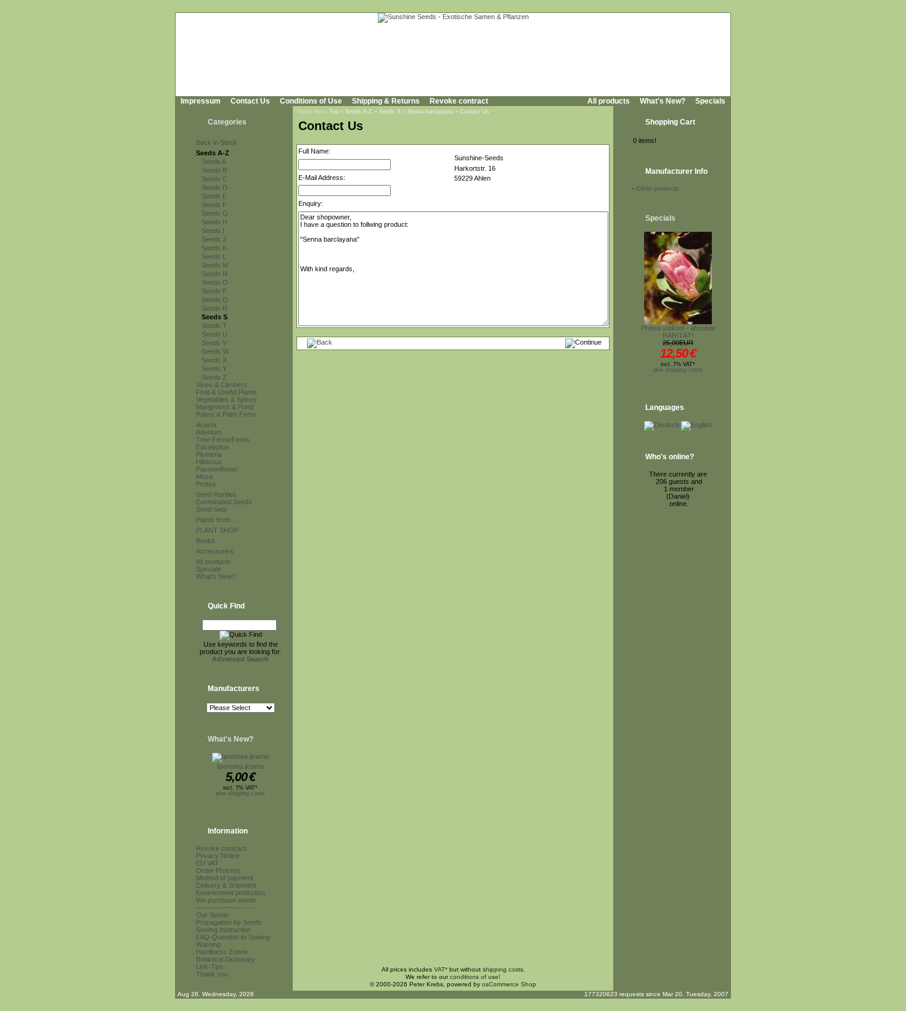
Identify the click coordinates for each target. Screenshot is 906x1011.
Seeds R (214, 308)
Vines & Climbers (221, 384)
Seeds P (214, 291)
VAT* (440, 969)
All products (608, 101)
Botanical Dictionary (225, 959)
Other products (657, 188)
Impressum (201, 101)
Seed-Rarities (216, 494)
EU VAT (207, 863)
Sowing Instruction (223, 929)
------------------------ (225, 907)
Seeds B (214, 170)
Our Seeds (212, 915)
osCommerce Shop (509, 984)
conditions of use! (475, 976)
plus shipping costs (240, 793)
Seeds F (214, 204)
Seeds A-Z (212, 153)
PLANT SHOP (217, 530)
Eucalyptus (212, 447)
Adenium (209, 432)
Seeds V (214, 342)
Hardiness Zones (222, 952)
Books (205, 540)
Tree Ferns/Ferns (223, 439)
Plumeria (209, 454)
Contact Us (250, 101)
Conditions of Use (311, 101)
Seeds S (214, 317)
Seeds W (215, 351)
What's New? (662, 101)
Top (333, 111)
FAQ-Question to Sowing (233, 937)
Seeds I (213, 230)
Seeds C (214, 178)
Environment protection (230, 892)
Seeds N (214, 273)
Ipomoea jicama (240, 766)
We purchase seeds (226, 900)
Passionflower (217, 469)
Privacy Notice (218, 855)
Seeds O (215, 282)
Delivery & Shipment (226, 885)
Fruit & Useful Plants (226, 392)
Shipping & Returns (386, 101)
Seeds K (214, 248)
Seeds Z (214, 377)
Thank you (212, 974)
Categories (227, 122)
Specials (710, 101)
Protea (206, 484)
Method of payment (224, 878)
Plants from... (215, 519)
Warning (208, 944)
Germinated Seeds (224, 502)
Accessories (215, 551)
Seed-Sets (211, 509)
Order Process (218, 870)
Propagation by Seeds (229, 922)
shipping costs (503, 969)
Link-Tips (210, 966)
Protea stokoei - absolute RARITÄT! (678, 331)
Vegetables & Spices (226, 399)
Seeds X (214, 360)
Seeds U (214, 334)
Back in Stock (216, 142)
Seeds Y (214, 368)
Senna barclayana (430, 111)
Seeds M (215, 265)
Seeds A (214, 161)
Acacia (206, 424)
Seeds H (214, 222)
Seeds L (214, 256)
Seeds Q (215, 299)
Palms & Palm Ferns (226, 414)
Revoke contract (459, 101)
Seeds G (215, 213)
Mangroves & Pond (224, 407)
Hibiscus (209, 461)
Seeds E (214, 196)
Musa (204, 476)
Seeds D (214, 187)
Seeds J (214, 239)
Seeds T (214, 325)
